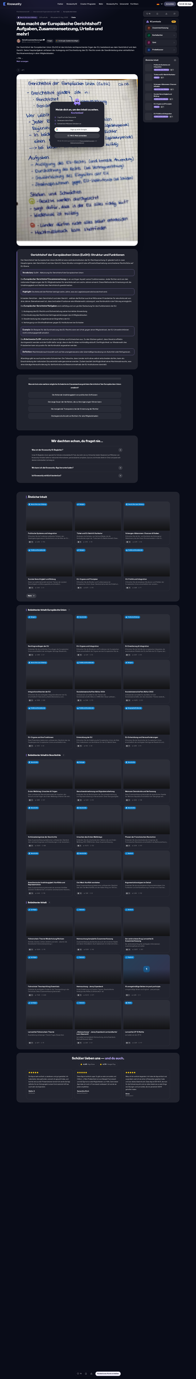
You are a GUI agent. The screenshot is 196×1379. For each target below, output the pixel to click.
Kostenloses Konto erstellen (108, 1374)
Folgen (50, 41)
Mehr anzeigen (22, 61)
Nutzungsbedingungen (87, 141)
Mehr (30, 596)
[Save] (157, 13)
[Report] (174, 13)
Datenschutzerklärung (77, 143)
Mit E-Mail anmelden (78, 136)
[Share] (166, 13)
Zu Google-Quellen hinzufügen (68, 41)
